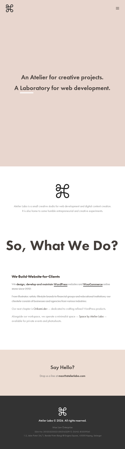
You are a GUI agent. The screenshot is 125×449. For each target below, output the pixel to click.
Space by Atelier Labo (91, 316)
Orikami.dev (41, 309)
